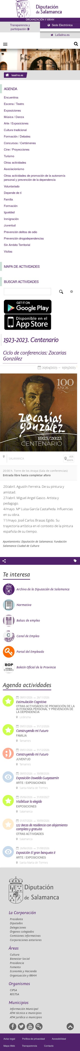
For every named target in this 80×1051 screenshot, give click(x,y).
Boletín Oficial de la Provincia (36, 667)
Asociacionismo (14, 169)
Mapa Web (9, 1045)
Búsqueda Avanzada (71, 291)
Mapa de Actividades (22, 266)
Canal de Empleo (28, 636)
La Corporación (22, 912)
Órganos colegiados (22, 931)
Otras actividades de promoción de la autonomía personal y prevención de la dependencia (34, 177)
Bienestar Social (20, 959)
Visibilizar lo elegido (29, 802)
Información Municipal (24, 1009)
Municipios (19, 1002)
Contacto (49, 1045)
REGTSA (14, 994)
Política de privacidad (33, 1038)
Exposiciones (12, 110)
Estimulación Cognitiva (31, 702)
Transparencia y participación (20, 27)
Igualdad (9, 212)
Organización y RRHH (23, 975)
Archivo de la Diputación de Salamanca (43, 589)
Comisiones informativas (25, 935)
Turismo (9, 156)
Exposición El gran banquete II (35, 853)
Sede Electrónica (62, 25)
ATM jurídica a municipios (26, 1017)
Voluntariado (11, 186)
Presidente (16, 919)
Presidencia (17, 963)
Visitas (8, 251)
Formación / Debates (17, 136)
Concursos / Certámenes (20, 143)
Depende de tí (13, 193)
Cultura (14, 954)
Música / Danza (14, 117)
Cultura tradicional (15, 130)
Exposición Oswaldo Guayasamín (37, 778)
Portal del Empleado (30, 652)
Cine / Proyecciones (17, 149)
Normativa (24, 605)
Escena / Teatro (14, 104)
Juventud (10, 225)
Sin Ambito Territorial (17, 245)
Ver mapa (70, 458)
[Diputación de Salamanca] (40, 9)
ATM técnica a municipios (26, 1013)
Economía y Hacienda (23, 971)
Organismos (19, 983)
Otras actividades (15, 162)
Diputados (16, 923)
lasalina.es (17, 75)
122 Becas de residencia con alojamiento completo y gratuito (41, 827)
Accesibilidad (59, 1038)
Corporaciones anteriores (26, 940)
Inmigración (11, 219)
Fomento (15, 967)
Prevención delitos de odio (20, 232)
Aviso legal (9, 1038)
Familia (8, 199)
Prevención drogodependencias (24, 238)
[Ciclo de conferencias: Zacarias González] (38, 412)
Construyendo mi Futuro (32, 731)
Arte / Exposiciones (16, 123)
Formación (10, 206)
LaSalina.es (62, 35)
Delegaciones (18, 927)
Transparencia (29, 1045)
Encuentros (11, 97)
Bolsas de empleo (28, 620)
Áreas (14, 948)
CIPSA (13, 990)
